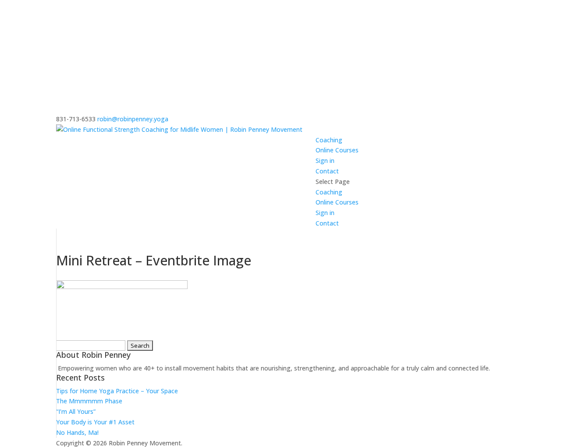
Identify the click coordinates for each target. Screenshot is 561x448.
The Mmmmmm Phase (89, 401)
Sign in (325, 160)
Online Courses (337, 150)
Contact (327, 171)
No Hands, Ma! (77, 432)
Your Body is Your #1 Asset (95, 422)
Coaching (329, 140)
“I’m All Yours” (76, 411)
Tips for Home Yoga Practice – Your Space (117, 391)
